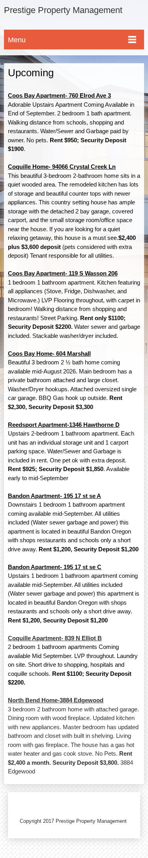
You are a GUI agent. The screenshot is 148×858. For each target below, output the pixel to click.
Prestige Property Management (63, 10)
